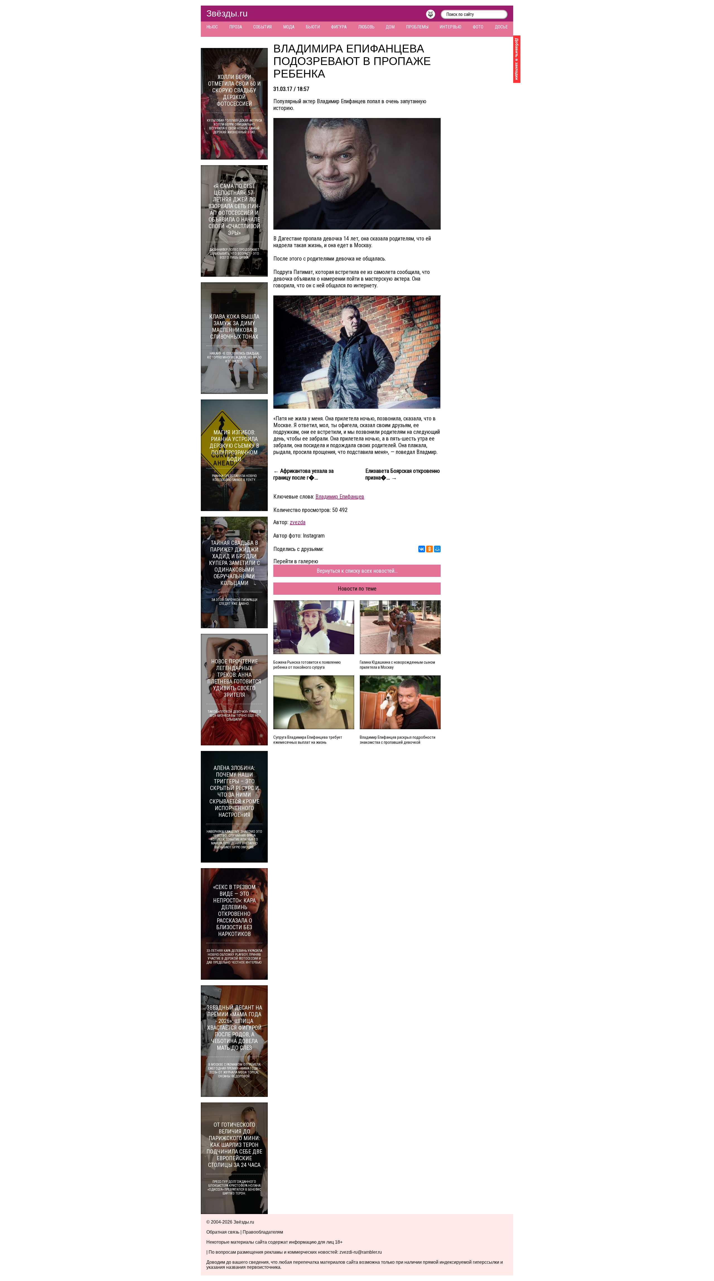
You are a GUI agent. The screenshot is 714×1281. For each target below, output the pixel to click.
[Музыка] (433, 16)
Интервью (450, 27)
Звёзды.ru (227, 13)
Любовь (366, 27)
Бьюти (313, 27)
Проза (235, 27)
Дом (390, 27)
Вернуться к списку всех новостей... (357, 570)
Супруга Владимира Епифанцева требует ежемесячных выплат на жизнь (307, 740)
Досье (501, 27)
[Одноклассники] (429, 549)
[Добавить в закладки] (516, 59)
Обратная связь (222, 1232)
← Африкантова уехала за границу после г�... (303, 474)
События (262, 27)
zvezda (297, 522)
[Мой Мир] (437, 549)
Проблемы (417, 27)
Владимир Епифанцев (339, 496)
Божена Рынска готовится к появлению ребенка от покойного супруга (307, 665)
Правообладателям (263, 1232)
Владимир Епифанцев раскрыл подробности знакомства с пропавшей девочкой (397, 740)
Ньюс (212, 27)
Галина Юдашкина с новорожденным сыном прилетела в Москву (397, 665)
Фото (478, 27)
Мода (289, 27)
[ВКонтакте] (421, 549)
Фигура (339, 27)
